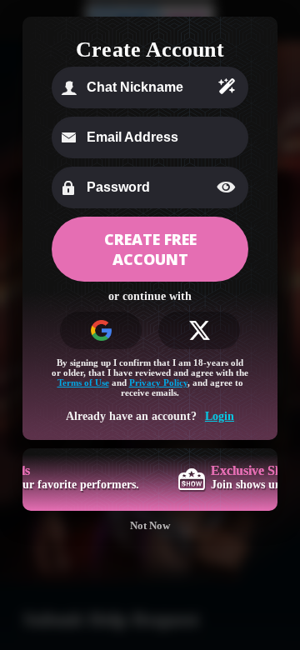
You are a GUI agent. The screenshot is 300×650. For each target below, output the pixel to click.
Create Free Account (150, 249)
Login (219, 416)
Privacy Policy (158, 383)
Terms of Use (83, 383)
